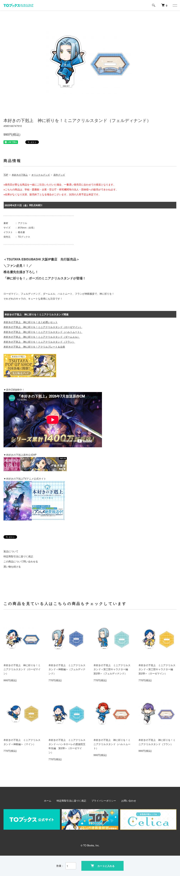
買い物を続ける (12, 566)
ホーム (47, 800)
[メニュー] (174, 5)
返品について (11, 551)
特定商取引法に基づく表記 (18, 556)
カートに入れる (106, 866)
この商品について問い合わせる (21, 561)
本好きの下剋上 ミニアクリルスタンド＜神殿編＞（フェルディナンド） (67, 669)
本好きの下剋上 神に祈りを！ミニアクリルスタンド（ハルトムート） (112, 744)
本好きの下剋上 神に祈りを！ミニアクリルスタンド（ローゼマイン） (22, 669)
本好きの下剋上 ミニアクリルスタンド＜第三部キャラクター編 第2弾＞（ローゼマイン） (157, 669)
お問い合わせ (128, 800)
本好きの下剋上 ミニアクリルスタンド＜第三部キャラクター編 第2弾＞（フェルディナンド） (112, 669)
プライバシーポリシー (103, 800)
